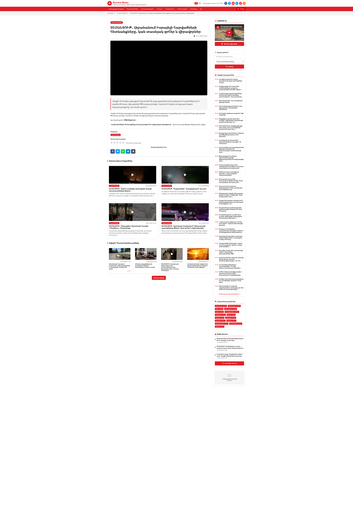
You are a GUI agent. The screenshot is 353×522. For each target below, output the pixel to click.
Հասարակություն (147, 9)
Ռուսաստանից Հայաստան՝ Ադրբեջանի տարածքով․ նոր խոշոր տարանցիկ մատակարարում (231, 166)
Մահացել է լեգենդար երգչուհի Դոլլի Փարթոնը (231, 114)
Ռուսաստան (230, 309)
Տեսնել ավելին (158, 278)
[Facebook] (225, 3)
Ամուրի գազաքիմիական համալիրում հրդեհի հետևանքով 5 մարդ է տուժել (145, 265)
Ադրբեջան (230, 317)
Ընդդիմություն (235, 323)
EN (200, 3)
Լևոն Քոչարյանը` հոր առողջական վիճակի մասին (231, 101)
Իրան (219, 312)
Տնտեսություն (182, 9)
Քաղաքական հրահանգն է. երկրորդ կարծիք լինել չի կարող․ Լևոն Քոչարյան (231, 134)
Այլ (201, 9)
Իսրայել (220, 317)
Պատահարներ (132, 9)
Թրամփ (220, 326)
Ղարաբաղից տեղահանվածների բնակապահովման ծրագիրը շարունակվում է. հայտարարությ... (231, 95)
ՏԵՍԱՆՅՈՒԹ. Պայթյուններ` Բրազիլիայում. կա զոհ (184, 189)
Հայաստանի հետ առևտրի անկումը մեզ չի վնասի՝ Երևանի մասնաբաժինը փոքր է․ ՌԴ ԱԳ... (231, 259)
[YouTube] (233, 3)
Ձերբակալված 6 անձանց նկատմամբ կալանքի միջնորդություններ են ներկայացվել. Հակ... (231, 158)
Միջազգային (234, 306)
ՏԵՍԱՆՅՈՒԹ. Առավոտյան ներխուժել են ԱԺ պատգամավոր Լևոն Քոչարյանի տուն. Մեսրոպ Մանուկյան (170, 267)
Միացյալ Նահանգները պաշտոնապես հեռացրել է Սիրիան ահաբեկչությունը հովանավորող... (231, 230)
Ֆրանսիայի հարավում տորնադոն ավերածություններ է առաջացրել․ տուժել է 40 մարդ (119, 266)
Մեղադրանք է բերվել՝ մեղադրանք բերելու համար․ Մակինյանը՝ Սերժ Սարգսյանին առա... (231, 194)
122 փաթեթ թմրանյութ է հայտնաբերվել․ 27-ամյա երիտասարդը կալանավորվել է (229, 266)
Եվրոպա (231, 320)
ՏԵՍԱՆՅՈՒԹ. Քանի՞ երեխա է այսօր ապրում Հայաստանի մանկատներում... (230, 347)
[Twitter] (229, 3)
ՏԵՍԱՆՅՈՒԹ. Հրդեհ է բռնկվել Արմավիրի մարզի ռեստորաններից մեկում (130, 190)
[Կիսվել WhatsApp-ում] (123, 151)
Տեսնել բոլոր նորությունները (229, 294)
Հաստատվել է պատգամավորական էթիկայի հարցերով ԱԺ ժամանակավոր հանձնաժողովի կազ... (231, 149)
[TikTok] (240, 3)
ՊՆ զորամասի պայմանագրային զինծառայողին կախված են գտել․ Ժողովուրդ (230, 209)
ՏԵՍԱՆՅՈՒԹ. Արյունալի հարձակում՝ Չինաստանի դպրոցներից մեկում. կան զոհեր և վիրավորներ (183, 227)
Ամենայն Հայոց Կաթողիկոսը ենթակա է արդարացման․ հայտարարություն (229, 173)
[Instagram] (244, 3)
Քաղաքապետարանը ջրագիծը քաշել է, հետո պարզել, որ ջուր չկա (230, 339)
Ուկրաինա (220, 315)
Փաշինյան (220, 320)
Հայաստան (221, 306)
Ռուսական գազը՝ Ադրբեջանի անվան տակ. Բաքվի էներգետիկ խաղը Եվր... (230, 355)
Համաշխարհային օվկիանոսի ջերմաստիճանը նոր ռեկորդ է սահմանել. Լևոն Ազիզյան (197, 265)
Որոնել (230, 67)
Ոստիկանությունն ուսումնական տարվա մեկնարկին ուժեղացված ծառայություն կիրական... (230, 216)
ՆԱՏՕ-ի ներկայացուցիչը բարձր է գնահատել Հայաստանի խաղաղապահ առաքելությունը (230, 273)
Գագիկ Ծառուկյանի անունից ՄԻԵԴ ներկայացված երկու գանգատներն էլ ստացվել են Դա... (231, 202)
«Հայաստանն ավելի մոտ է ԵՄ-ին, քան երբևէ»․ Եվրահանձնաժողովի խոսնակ (231, 223)
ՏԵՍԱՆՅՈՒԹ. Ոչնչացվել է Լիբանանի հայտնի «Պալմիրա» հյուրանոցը (128, 227)
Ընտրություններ (231, 312)
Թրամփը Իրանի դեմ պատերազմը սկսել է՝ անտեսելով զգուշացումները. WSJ (231, 252)
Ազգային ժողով (222, 323)
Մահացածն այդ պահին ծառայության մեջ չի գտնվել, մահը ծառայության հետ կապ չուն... (231, 180)
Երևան (231, 315)
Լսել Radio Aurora (230, 363)
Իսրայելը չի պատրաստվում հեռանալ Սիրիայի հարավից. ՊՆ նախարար (230, 141)
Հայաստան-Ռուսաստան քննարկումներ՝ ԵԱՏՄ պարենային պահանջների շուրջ (230, 187)
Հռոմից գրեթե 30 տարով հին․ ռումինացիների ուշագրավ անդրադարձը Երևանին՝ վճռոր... (230, 87)
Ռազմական (169, 9)
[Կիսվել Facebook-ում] (112, 151)
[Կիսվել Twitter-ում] (118, 151)
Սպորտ (159, 9)
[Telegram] (236, 3)
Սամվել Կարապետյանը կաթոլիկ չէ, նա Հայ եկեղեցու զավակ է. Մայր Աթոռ (231, 280)
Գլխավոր (110, 13)
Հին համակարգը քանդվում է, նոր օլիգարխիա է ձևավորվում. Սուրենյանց (230, 107)
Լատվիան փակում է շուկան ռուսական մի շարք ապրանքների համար (230, 80)
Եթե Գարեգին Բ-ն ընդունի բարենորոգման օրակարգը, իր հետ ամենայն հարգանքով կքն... (231, 287)
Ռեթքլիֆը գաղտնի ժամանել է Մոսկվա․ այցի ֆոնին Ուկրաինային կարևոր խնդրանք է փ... (231, 120)
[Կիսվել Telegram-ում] (128, 151)
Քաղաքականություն (116, 9)
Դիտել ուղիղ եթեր (230, 44)
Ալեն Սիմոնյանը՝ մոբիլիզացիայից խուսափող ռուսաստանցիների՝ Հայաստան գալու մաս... (230, 127)
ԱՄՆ (219, 309)
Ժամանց (193, 9)
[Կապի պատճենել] (133, 151)
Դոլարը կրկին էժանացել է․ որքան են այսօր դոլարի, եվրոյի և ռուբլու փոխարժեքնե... (230, 244)
